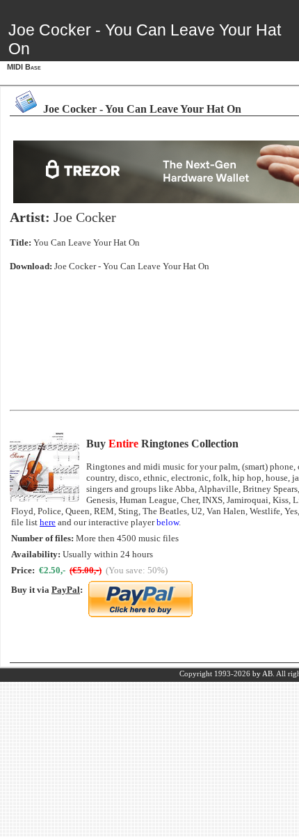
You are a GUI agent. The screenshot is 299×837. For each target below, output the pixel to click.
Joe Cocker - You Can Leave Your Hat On (131, 266)
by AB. (263, 674)
